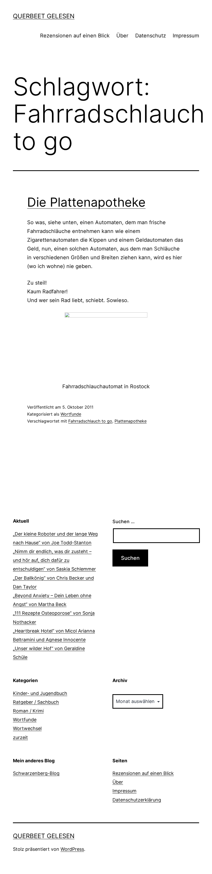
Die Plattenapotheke (86, 202)
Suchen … (123, 521)
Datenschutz (150, 36)
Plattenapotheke (131, 421)
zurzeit (20, 737)
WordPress (72, 849)
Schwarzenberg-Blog (36, 773)
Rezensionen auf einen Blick (75, 36)
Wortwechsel (27, 728)
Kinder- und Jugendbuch (40, 693)
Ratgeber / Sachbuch (36, 702)
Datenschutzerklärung (136, 800)
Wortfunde (70, 414)
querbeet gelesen (43, 16)
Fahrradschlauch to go (90, 421)
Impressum (186, 36)
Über (122, 36)
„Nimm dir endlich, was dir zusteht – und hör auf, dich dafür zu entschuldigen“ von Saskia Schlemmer (54, 560)
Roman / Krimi (28, 711)
